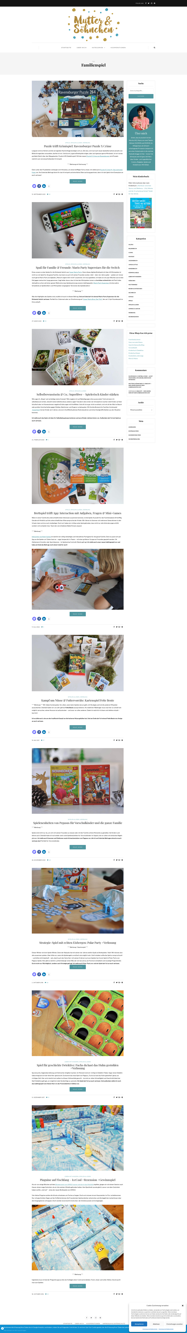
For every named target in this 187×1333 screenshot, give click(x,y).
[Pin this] (122, 194)
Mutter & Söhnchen (136, 383)
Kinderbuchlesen (134, 353)
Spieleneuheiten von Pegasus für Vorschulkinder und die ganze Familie (77, 823)
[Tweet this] (116, 194)
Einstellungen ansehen (175, 1324)
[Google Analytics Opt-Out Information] (2, 1329)
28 (47, 982)
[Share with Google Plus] (119, 194)
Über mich (82, 47)
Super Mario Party (75, 272)
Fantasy (131, 256)
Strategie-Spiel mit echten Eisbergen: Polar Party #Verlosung (77, 942)
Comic (131, 252)
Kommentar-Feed (135, 435)
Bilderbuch (133, 248)
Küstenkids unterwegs (136, 356)
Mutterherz (133, 284)
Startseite (66, 47)
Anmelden (132, 427)
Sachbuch (132, 292)
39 (45, 321)
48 (50, 860)
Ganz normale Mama (135, 342)
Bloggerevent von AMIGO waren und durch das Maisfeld (74, 1184)
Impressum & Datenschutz (150, 1329)
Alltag (131, 244)
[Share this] (114, 194)
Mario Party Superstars (101, 283)
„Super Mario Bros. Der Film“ (92, 299)
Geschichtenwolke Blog (136, 345)
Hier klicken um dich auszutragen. (15, 1330)
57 (43, 740)
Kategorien (97, 47)
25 (48, 1294)
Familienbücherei (134, 339)
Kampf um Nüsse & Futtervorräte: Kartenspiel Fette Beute (77, 700)
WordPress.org (134, 439)
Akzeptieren (139, 1324)
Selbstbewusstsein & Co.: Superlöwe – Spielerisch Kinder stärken (78, 394)
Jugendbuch (133, 260)
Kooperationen (118, 47)
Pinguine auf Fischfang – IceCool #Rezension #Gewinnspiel (77, 1180)
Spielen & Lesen (76, 142)
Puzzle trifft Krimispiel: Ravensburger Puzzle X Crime (77, 146)
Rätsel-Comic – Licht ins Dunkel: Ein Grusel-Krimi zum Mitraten (141, 377)
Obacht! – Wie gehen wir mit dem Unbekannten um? (140, 385)
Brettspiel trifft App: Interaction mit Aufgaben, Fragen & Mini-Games (77, 513)
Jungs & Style (133, 264)
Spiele (67, 142)
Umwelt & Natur (134, 308)
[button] (183, 1306)
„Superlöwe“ (36, 410)
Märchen (132, 280)
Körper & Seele (134, 272)
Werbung (86, 142)
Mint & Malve (133, 358)
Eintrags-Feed (134, 431)
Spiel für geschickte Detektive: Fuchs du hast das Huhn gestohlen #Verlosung (77, 1066)
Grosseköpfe (133, 348)
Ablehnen (156, 1324)
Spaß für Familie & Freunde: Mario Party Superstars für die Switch (78, 267)
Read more (77, 181)
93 (49, 194)
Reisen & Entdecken (135, 288)
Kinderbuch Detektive (136, 350)
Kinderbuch (133, 268)
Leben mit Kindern (71, 1061)
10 (48, 1097)
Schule (131, 296)
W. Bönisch (132, 376)
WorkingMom (134, 316)
